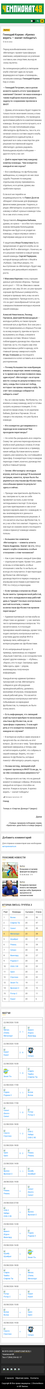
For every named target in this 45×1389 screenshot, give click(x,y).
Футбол (6, 30)
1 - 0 (21, 1073)
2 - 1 (21, 1032)
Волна (12, 917)
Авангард (14, 955)
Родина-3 (14, 961)
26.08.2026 (25, 874)
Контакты (34, 1378)
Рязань (13, 944)
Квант (12, 999)
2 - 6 (21, 1052)
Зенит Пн (14, 983)
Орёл (12, 972)
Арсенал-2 (14, 988)
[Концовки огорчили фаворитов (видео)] (10, 870)
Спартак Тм (15, 923)
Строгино (14, 977)
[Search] (37, 21)
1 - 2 (21, 1133)
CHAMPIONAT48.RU (22, 1351)
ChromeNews (37, 1383)
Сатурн (13, 950)
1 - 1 (21, 1093)
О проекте (9, 1378)
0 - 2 (21, 1153)
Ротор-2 (13, 993)
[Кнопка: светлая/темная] (33, 21)
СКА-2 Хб (14, 966)
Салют (13, 928)
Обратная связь (22, 1378)
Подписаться (42, 21)
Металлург (15, 934)
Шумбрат (14, 939)
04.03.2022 (8, 42)
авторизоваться (9, 846)
